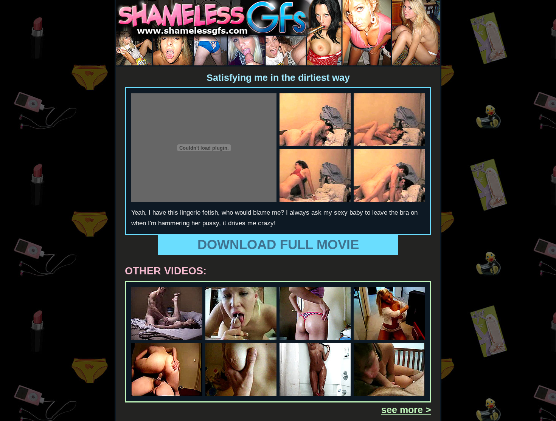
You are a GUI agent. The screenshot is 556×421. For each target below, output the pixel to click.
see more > (406, 409)
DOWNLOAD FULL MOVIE (278, 244)
